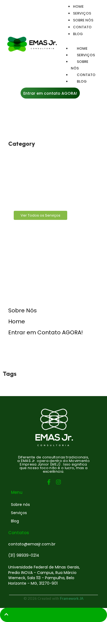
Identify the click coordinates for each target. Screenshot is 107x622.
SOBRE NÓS (79, 65)
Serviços (19, 512)
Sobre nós (20, 504)
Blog (15, 521)
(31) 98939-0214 (23, 555)
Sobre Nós (22, 310)
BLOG (82, 81)
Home (16, 321)
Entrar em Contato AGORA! (45, 332)
